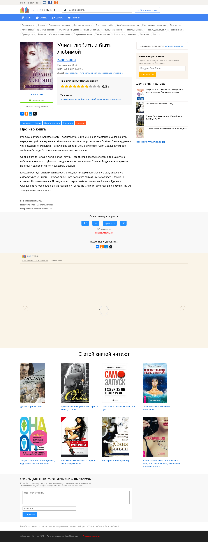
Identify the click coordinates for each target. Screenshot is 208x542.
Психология (175, 25)
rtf (123, 223)
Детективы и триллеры (59, 25)
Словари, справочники (59, 34)
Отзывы (43, 17)
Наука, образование (113, 30)
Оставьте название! (174, 46)
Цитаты (59, 17)
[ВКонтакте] (22, 114)
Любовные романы (91, 30)
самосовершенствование (110, 73)
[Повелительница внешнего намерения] (155, 402)
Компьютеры (27, 30)
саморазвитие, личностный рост (80, 73)
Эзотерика (144, 34)
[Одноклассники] (26, 114)
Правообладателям (91, 536)
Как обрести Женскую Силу (159, 103)
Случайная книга (148, 10)
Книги (28, 17)
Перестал (68, 123)
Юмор (155, 34)
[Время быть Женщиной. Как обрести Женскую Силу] (75, 402)
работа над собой (87, 99)
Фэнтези (132, 34)
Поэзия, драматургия (156, 30)
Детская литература (82, 25)
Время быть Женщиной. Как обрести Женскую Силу (164, 117)
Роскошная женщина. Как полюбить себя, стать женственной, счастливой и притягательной (161, 463)
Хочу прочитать (52, 123)
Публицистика (28, 34)
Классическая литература (154, 25)
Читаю (38, 123)
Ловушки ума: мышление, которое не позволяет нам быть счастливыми (164, 90)
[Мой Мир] (30, 114)
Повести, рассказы (134, 30)
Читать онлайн (36, 94)
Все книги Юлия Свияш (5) (150, 142)
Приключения (176, 30)
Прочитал (26, 123)
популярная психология (109, 99)
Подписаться (147, 74)
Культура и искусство (69, 30)
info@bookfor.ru (72, 536)
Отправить (30, 514)
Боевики (41, 25)
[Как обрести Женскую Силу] (115, 456)
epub (110, 223)
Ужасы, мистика (102, 34)
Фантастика (119, 34)
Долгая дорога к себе (31, 406)
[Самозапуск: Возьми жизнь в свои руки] (115, 402)
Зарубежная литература (127, 25)
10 (99, 86)
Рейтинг (75, 17)
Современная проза (83, 34)
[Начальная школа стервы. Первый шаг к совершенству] (74, 456)
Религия (42, 34)
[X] (35, 114)
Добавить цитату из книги (36, 106)
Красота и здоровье (46, 30)
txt (96, 223)
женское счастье (68, 99)
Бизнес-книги (28, 25)
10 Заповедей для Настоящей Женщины (166, 128)
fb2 (85, 223)
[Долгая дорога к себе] (32, 402)
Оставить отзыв (36, 100)
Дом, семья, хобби (104, 25)
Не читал (80, 123)
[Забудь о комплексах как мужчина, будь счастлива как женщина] (33, 456)
